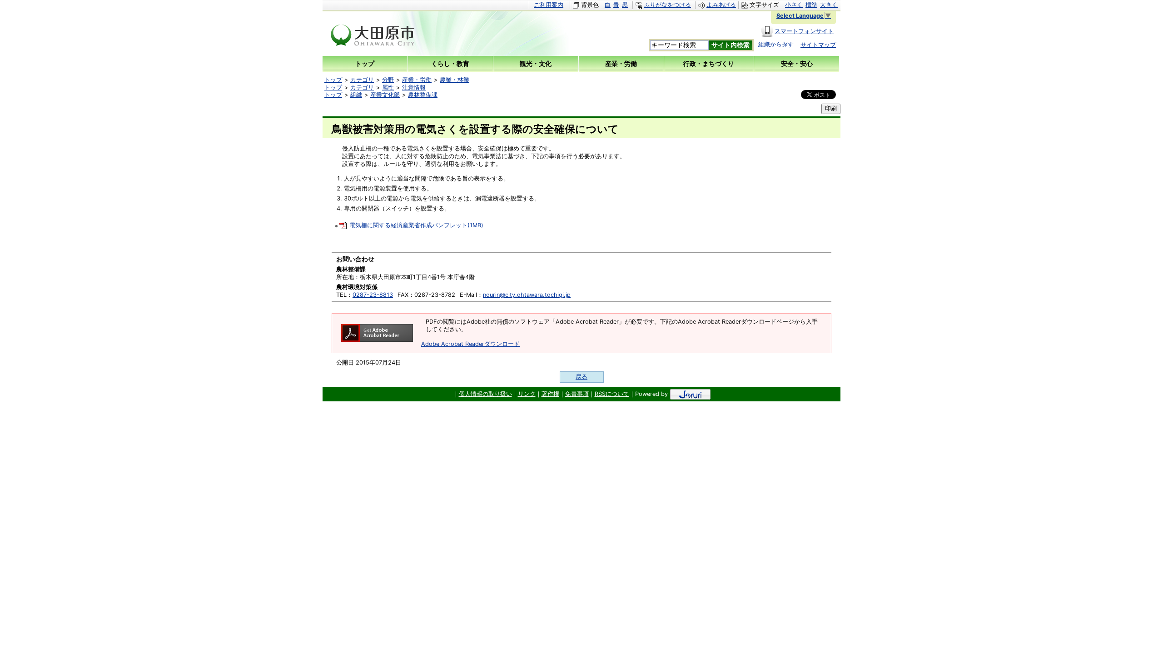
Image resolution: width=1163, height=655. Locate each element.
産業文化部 (385, 94)
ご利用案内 (548, 4)
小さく (794, 4)
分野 (388, 79)
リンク (527, 393)
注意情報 (414, 87)
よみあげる (721, 4)
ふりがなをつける (667, 4)
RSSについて (612, 393)
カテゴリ (362, 79)
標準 (811, 4)
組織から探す (776, 44)
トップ (333, 79)
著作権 (550, 393)
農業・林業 (454, 79)
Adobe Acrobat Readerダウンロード (470, 343)
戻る (581, 376)
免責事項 (577, 393)
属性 (388, 87)
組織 (356, 94)
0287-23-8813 (373, 294)
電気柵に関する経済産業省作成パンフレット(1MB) (416, 225)
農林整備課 (422, 94)
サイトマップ (818, 44)
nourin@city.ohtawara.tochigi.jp (527, 294)
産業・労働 (417, 79)
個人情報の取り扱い (485, 393)
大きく (829, 4)
